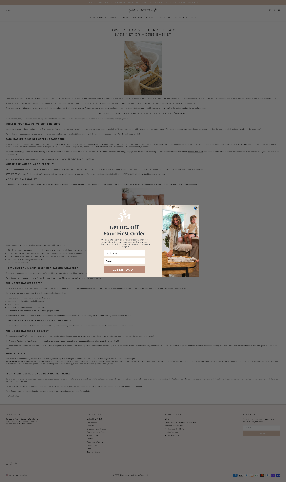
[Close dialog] (196, 208)
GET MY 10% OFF (124, 269)
